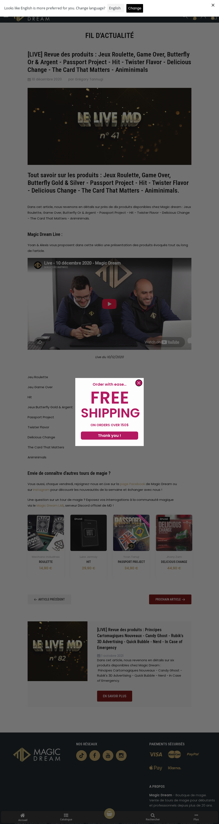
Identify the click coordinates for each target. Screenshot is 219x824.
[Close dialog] (139, 383)
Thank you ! (109, 435)
